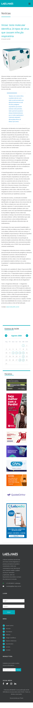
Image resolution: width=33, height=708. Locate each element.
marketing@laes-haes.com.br (13, 586)
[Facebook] (4, 684)
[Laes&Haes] (7, 3)
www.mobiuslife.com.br (13, 307)
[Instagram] (12, 684)
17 (6, 356)
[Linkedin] (16, 684)
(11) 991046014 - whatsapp (13, 583)
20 (16, 356)
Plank (21, 698)
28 (20, 360)
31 (6, 364)
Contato (8, 650)
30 (26, 360)
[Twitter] (8, 684)
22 (23, 356)
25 (10, 360)
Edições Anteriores (11, 641)
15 (23, 353)
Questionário (9, 644)
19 (13, 356)
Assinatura (9, 631)
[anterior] (6, 335)
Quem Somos (9, 625)
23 (26, 356)
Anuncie (8, 628)
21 (20, 356)
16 (26, 353)
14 (20, 353)
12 (13, 353)
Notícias (8, 634)
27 (16, 360)
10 (6, 353)
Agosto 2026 (16, 336)
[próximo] (27, 335)
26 (13, 360)
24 (6, 360)
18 (10, 356)
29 (23, 360)
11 (10, 353)
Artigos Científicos (11, 638)
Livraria (8, 647)
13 (16, 353)
